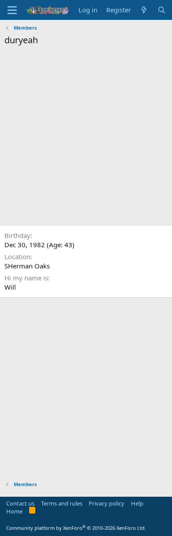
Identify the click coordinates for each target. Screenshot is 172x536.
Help (137, 503)
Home (14, 511)
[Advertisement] (86, 137)
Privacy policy (106, 503)
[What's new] (144, 10)
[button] (12, 10)
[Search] (161, 10)
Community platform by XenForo (76, 528)
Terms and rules (61, 503)
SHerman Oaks (27, 265)
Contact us (20, 503)
